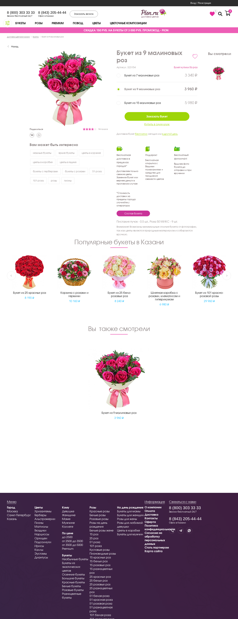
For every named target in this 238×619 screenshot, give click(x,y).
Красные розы (100, 511)
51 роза (97, 171)
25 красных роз (100, 576)
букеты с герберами (45, 171)
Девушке (68, 511)
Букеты (20, 23)
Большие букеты (73, 578)
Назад (14, 46)
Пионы (38, 522)
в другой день (170, 133)
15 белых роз (99, 561)
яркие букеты (67, 152)
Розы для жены (127, 519)
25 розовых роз (100, 584)
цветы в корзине (91, 152)
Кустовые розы (100, 549)
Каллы (38, 549)
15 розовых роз (100, 565)
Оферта (150, 521)
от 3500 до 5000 (72, 544)
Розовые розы (99, 519)
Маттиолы (41, 526)
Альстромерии (44, 519)
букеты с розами (75, 171)
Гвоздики (40, 530)
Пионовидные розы (103, 553)
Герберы (40, 515)
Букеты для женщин (130, 515)
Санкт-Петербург (19, 515)
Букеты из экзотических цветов (71, 566)
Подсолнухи (42, 542)
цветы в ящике (68, 162)
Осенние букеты (73, 574)
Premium (58, 23)
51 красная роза (101, 599)
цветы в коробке (43, 162)
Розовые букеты (73, 590)
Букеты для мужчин (130, 534)
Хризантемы (42, 511)
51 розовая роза (101, 603)
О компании (153, 507)
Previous (11, 275)
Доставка (151, 514)
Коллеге (67, 526)
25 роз (94, 538)
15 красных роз (100, 557)
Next (226, 275)
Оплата (150, 510)
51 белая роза (99, 595)
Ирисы (39, 545)
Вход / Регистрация (200, 3)
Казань (12, 519)
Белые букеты (71, 586)
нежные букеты (42, 152)
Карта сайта (154, 551)
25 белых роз (99, 580)
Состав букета (133, 213)
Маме (66, 519)
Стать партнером (157, 547)
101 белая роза (100, 615)
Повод (78, 23)
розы (54, 180)
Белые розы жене (101, 530)
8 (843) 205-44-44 (52, 12)
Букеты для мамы (128, 511)
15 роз (94, 534)
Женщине (68, 515)
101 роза (38, 180)
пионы (68, 180)
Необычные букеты (75, 559)
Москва (12, 511)
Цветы (96, 23)
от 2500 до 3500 (72, 541)
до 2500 (67, 537)
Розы (39, 23)
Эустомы (40, 553)
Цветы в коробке (128, 530)
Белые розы (98, 515)
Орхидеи (40, 538)
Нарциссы (41, 534)
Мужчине (68, 522)
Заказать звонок (84, 13)
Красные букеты (73, 582)
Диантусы (41, 557)
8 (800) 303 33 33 (21, 12)
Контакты (151, 518)
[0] (212, 13)
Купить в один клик (157, 124)
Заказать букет (157, 116)
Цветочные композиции (128, 23)
